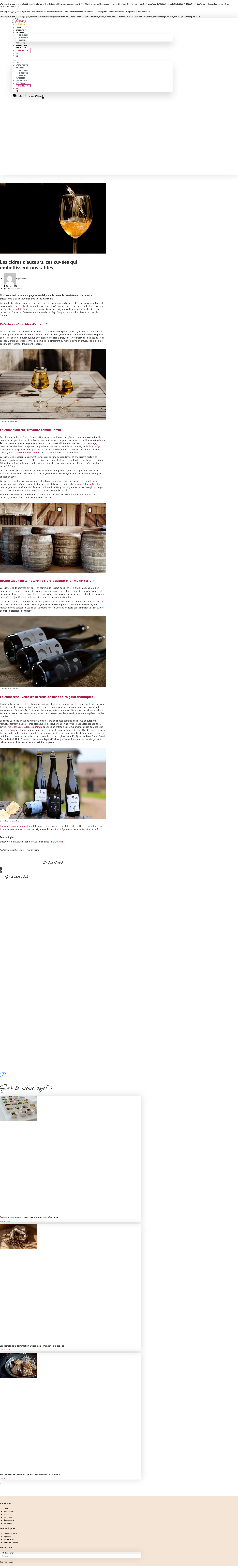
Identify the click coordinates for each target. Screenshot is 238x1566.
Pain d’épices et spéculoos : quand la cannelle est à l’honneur (17, 1093)
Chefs (18, 63)
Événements (21, 80)
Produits (18, 288)
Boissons (23, 37)
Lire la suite (5, 1221)
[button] (92, 60)
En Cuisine (23, 35)
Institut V (23, 50)
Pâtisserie (20, 78)
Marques (23, 75)
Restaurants (22, 65)
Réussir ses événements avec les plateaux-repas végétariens (16, 966)
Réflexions (21, 83)
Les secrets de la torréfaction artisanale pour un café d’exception (16, 1029)
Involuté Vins (56, 841)
